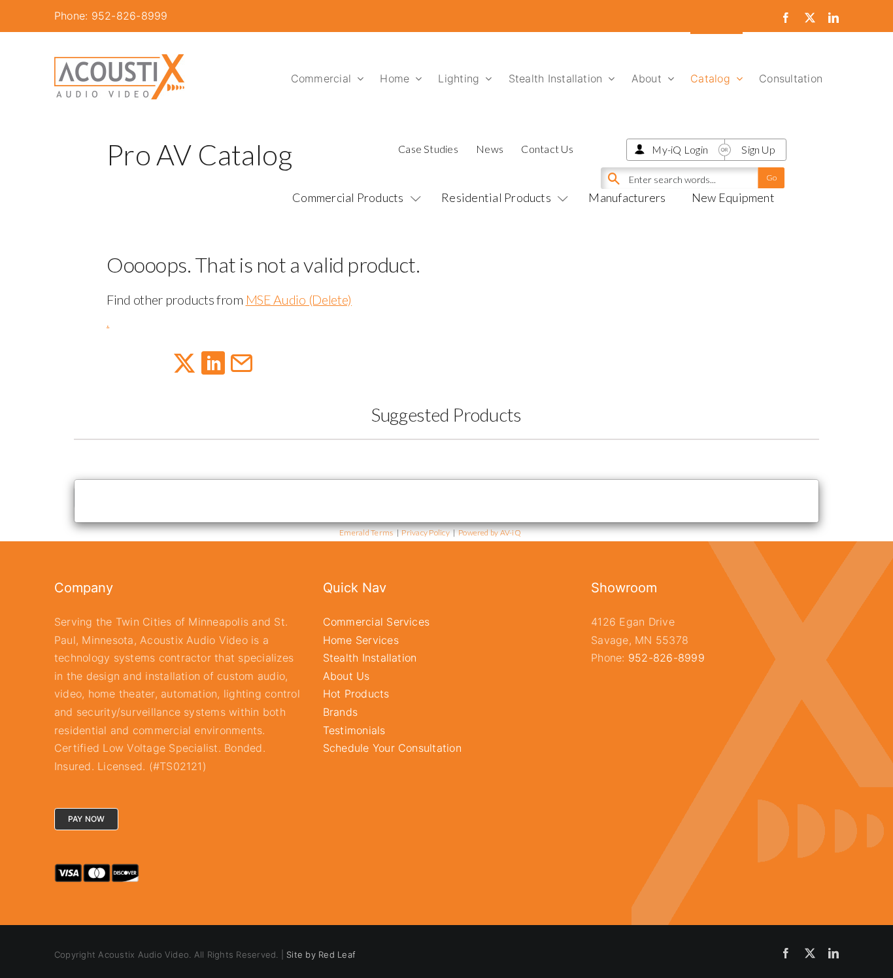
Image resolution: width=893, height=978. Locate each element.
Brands (340, 711)
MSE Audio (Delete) (299, 299)
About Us (346, 676)
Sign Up (758, 149)
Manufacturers (627, 197)
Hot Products (356, 693)
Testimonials (354, 730)
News (489, 149)
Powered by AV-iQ (489, 532)
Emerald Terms (366, 532)
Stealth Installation (370, 657)
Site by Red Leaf (321, 954)
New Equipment (733, 197)
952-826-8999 (666, 657)
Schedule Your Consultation (392, 747)
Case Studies (428, 149)
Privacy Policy (425, 532)
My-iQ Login (680, 149)
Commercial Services (376, 621)
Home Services (361, 640)
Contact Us (547, 149)
